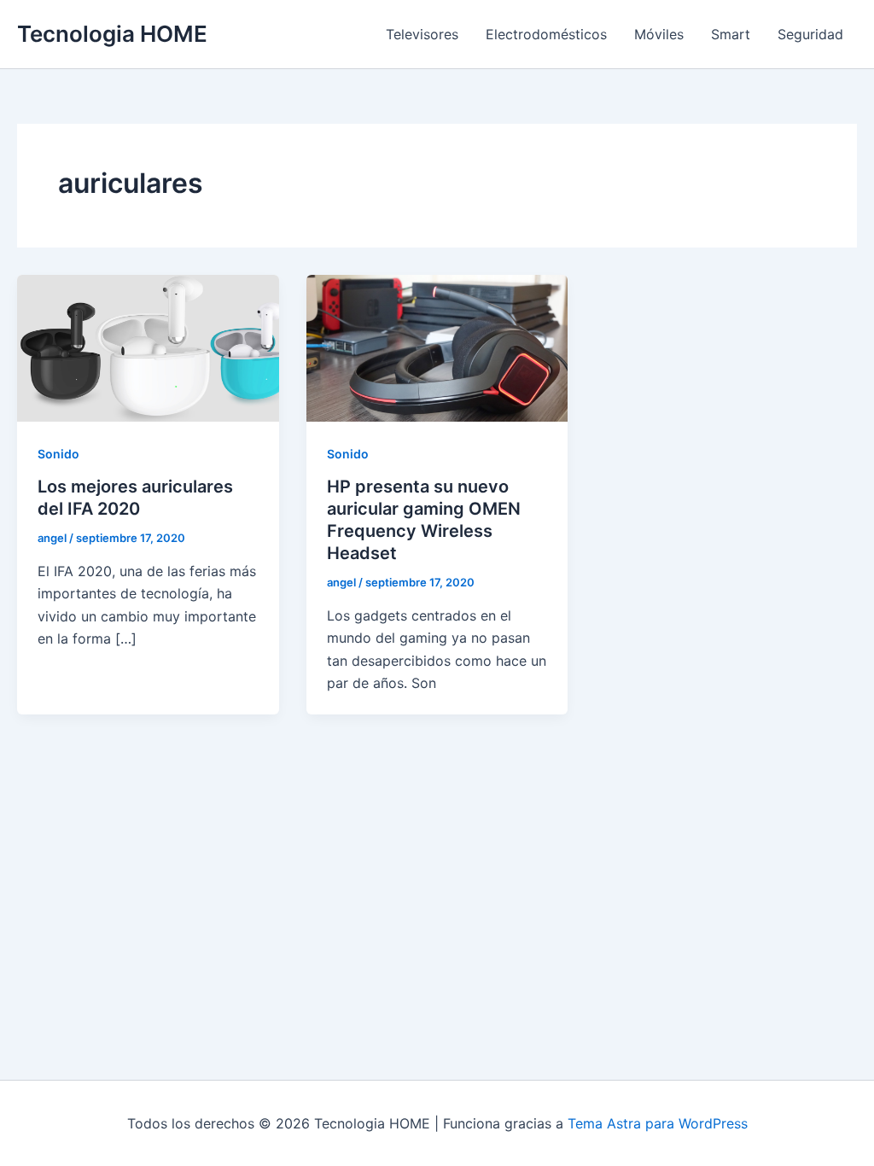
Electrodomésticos (546, 34)
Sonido (58, 453)
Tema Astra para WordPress (658, 1123)
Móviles (659, 34)
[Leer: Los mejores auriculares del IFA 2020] (148, 346)
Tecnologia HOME (112, 33)
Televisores (422, 34)
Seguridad (810, 34)
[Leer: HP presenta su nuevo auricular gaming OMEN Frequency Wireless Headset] (437, 346)
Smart (730, 34)
